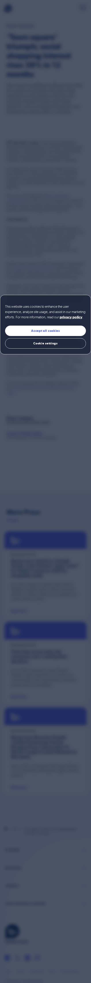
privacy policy (71, 317)
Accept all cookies (45, 330)
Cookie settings (45, 343)
